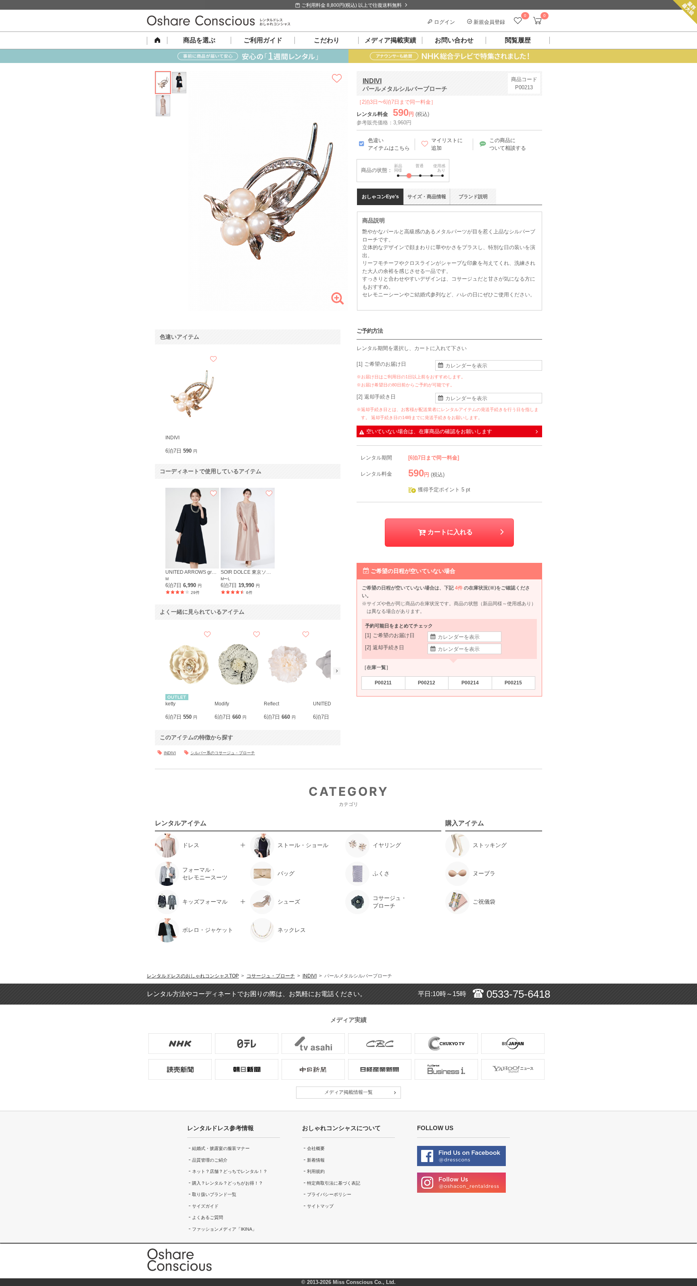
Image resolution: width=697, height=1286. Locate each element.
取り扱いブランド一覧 (214, 1194)
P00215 (513, 683)
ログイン (443, 22)
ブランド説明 (473, 196)
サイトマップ (320, 1206)
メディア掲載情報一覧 (348, 1092)
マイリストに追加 (447, 144)
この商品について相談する (507, 144)
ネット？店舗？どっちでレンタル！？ (229, 1171)
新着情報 (316, 1160)
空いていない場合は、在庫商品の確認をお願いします (429, 431)
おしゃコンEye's (380, 196)
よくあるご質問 (207, 1217)
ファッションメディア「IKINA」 (224, 1229)
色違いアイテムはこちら (389, 144)
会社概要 (316, 1148)
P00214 (470, 683)
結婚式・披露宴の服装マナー (221, 1148)
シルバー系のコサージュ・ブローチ (222, 753)
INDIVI (372, 81)
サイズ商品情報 (426, 196)
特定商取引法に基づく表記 (333, 1183)
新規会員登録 (488, 22)
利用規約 (316, 1171)
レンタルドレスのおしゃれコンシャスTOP (193, 976)
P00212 (426, 683)
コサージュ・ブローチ (270, 976)
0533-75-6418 (517, 994)
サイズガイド (205, 1206)
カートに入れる (449, 532)
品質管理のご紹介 (209, 1160)
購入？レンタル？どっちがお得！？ (227, 1183)
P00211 (383, 683)
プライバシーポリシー (329, 1194)
